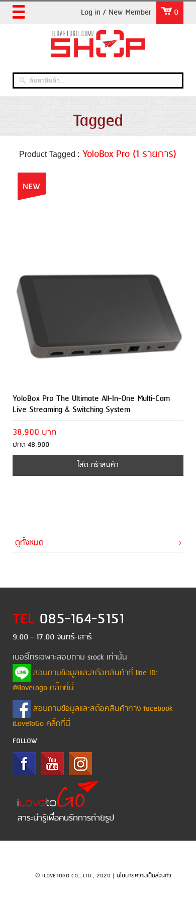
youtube (52, 763)
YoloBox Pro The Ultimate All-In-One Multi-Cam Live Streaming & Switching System (91, 404)
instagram (80, 763)
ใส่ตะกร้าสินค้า (97, 465)
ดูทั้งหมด (29, 543)
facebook (24, 763)
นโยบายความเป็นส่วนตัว (144, 875)
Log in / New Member (116, 12)
